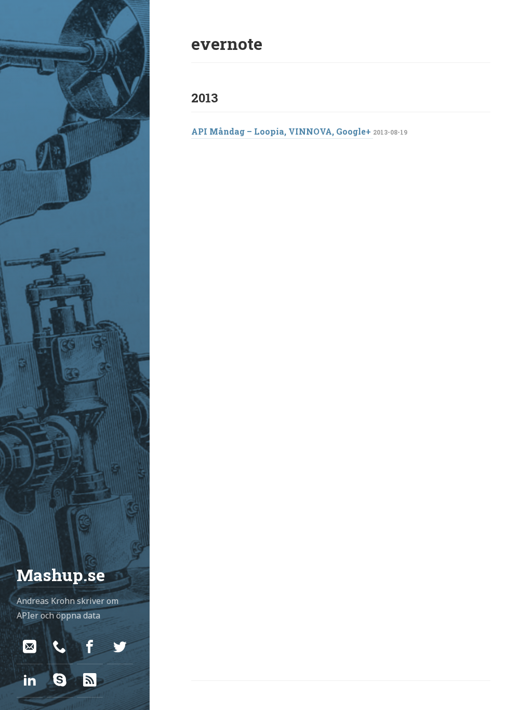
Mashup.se (61, 574)
